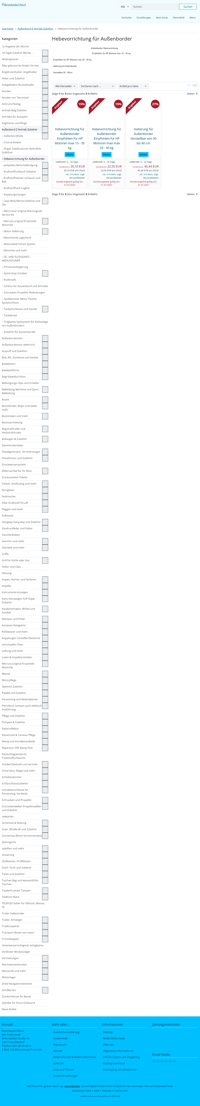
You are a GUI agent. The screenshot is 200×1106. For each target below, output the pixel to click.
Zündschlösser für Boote (16, 996)
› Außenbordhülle (12, 136)
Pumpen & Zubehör (13, 722)
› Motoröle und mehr (14, 250)
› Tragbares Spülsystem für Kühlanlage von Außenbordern (25, 323)
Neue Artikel (9, 1009)
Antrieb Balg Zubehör (14, 110)
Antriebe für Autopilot (15, 116)
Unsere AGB (59, 1038)
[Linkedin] (174, 1061)
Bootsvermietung (12, 422)
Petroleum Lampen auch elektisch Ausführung (22, 707)
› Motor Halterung (13, 231)
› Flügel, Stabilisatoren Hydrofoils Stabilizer (21, 150)
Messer (6, 673)
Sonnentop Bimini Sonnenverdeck (22, 835)
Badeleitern (8, 364)
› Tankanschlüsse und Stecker (19, 309)
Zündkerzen (9, 990)
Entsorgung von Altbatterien (119, 1069)
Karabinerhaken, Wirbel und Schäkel (18, 610)
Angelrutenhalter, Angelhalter (19, 72)
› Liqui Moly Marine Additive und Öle (21, 202)
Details (69, 154)
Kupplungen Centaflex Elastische (21, 638)
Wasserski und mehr (14, 971)
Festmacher (9, 496)
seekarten (8, 816)
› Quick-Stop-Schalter (14, 273)
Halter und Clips (11, 566)
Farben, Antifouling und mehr (19, 483)
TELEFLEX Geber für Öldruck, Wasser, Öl (23, 905)
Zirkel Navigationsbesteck (17, 983)
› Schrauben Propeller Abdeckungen (23, 292)
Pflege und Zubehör (13, 716)
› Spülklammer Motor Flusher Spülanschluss (19, 300)
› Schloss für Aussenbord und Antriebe (25, 286)
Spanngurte (9, 842)
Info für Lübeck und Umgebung (121, 1057)
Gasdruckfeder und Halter (17, 528)
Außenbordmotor (12, 338)
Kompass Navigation (14, 625)
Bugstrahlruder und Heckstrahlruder (13, 430)
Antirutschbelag (11, 104)
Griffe (5, 554)
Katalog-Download (113, 1063)
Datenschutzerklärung (66, 1032)
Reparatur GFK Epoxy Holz (17, 747)
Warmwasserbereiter (14, 964)
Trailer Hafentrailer (13, 913)
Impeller (7, 586)
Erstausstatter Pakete (14, 477)
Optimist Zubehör (12, 686)
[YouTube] (166, 1061)
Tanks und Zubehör (13, 874)
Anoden (6, 91)
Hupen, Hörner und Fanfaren (19, 579)
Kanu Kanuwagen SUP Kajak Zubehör (18, 600)
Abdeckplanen (10, 59)
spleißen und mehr (13, 848)
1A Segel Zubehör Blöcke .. (17, 53)
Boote (5, 399)
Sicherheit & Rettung (14, 823)
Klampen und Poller (13, 619)
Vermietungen (10, 958)
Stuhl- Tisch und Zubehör (17, 867)
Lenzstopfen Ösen (12, 644)
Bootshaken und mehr (15, 416)
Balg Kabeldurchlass (14, 376)
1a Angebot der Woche (15, 46)
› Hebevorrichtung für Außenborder (23, 158)
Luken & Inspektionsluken (17, 657)
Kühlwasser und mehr (15, 631)
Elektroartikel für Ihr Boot (17, 471)
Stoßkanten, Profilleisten (16, 861)
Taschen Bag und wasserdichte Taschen (20, 882)
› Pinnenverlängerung (15, 267)
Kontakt (57, 1051)
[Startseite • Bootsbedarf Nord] (25, 11)
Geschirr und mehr (13, 541)
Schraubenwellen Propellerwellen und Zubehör (21, 808)
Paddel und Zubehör (14, 693)
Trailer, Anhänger (12, 920)
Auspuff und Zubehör (14, 351)
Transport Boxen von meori (18, 932)
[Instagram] (162, 1061)
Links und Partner (63, 1069)
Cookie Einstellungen (65, 1075)
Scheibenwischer (12, 777)
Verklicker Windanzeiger (16, 951)
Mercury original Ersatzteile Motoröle (18, 665)
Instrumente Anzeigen (15, 592)
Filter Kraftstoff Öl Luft (15, 503)
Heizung (7, 573)
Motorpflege (9, 680)
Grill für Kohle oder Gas (16, 560)
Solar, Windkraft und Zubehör (19, 829)
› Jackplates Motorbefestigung (20, 165)
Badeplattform (10, 370)
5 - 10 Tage (72, 161)
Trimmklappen (10, 939)
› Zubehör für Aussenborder (19, 332)
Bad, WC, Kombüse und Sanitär (20, 357)
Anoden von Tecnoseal (15, 97)
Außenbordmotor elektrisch (18, 344)
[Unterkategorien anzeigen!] (45, 53)
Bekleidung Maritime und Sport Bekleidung (20, 391)
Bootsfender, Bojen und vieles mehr (19, 407)
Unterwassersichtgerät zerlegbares (22, 945)
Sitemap (107, 1032)
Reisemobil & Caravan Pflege (18, 735)
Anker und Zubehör (13, 78)
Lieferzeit (58, 1063)
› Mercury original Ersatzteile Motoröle (19, 223)
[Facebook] (153, 1061)
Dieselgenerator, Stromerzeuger (21, 451)
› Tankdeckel (9, 315)
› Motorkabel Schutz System (18, 244)
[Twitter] (158, 1061)
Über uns (108, 1044)
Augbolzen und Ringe (14, 123)
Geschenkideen (11, 534)
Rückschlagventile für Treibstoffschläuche (14, 756)
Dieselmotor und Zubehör (17, 458)
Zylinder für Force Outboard (18, 1003)
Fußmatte (7, 515)
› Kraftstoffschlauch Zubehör (19, 171)
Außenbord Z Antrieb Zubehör (20, 129)
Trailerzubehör (11, 926)
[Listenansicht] (195, 85)
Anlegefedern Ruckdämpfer (18, 84)
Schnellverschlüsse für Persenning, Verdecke (15, 791)
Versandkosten (77, 177)
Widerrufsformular (113, 1038)
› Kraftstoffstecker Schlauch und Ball (21, 179)
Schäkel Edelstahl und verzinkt (20, 764)
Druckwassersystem (14, 464)
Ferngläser (8, 490)
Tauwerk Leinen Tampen (16, 890)
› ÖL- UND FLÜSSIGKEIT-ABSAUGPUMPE (16, 258)
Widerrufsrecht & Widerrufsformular (74, 1057)
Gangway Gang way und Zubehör (21, 522)
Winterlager (9, 977)
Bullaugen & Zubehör (14, 439)
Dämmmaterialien (12, 445)
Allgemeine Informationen (118, 1051)
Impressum (59, 1044)
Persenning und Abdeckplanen (20, 699)
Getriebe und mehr (13, 547)
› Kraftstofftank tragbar (16, 188)
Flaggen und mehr (12, 509)
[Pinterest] (170, 1061)
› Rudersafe (9, 279)
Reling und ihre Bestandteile (18, 741)
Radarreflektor (10, 728)
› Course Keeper (11, 142)
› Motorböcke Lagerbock (16, 237)
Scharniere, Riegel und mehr (18, 770)
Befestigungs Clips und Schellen (20, 383)
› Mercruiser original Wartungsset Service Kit (22, 212)
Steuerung (8, 855)
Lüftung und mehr (12, 651)
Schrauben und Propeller (17, 800)
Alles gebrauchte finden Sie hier (20, 65)
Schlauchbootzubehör (15, 783)
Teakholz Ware (10, 897)
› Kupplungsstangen (14, 194)
